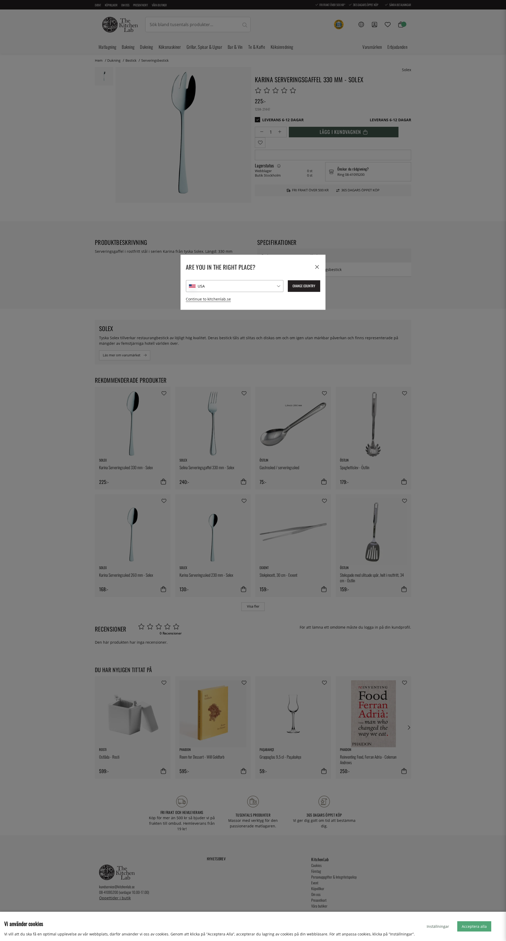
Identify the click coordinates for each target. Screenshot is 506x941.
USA (201, 286)
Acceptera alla (474, 926)
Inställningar (438, 926)
